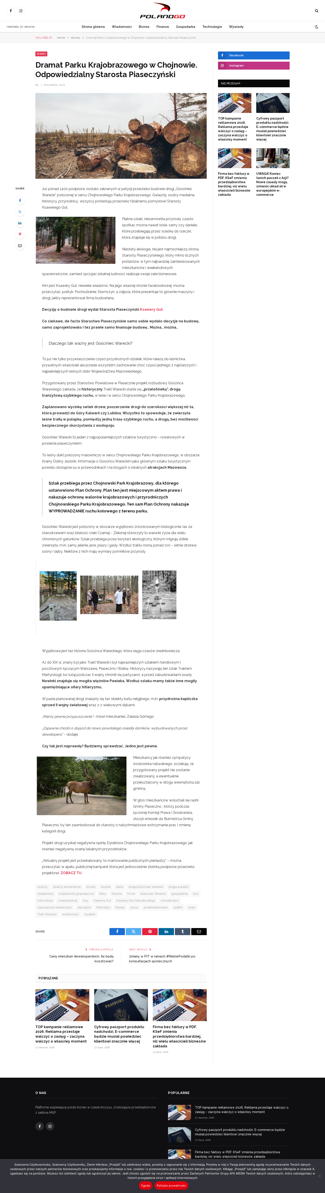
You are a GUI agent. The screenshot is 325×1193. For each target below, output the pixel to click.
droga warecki (179, 887)
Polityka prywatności (171, 1185)
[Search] (316, 11)
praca (134, 907)
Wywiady (236, 27)
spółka (177, 907)
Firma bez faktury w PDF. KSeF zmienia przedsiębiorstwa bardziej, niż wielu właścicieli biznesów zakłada (179, 1036)
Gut (195, 893)
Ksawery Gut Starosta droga (136, 900)
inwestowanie (67, 900)
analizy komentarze (67, 887)
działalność (46, 893)
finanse (117, 893)
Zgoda (145, 1185)
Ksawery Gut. (152, 309)
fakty (102, 893)
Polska (119, 907)
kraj (85, 900)
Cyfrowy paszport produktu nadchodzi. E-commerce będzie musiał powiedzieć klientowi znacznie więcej (119, 1034)
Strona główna (93, 27)
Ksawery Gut (102, 900)
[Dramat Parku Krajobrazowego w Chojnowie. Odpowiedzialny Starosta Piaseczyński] (121, 136)
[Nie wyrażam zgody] (319, 1176)
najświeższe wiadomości (55, 907)
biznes (91, 887)
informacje (45, 900)
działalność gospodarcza (76, 893)
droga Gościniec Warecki (146, 887)
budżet (106, 887)
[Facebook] (19, 200)
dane (119, 887)
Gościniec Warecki (153, 893)
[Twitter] (19, 211)
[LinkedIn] (19, 223)
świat (191, 907)
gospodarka (180, 893)
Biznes (144, 27)
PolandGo (103, 907)
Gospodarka (185, 27)
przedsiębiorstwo (156, 907)
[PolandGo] (162, 10)
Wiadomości (122, 27)
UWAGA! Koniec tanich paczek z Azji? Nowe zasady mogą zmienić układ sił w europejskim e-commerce (272, 184)
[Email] (19, 245)
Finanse (163, 27)
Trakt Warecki (47, 914)
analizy (43, 887)
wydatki (90, 914)
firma (131, 893)
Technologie (212, 27)
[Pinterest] (19, 234)
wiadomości (70, 914)
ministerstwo (170, 900)
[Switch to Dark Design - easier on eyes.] (316, 27)
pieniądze (84, 907)
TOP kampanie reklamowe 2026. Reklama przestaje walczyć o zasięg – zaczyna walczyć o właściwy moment (61, 1034)
